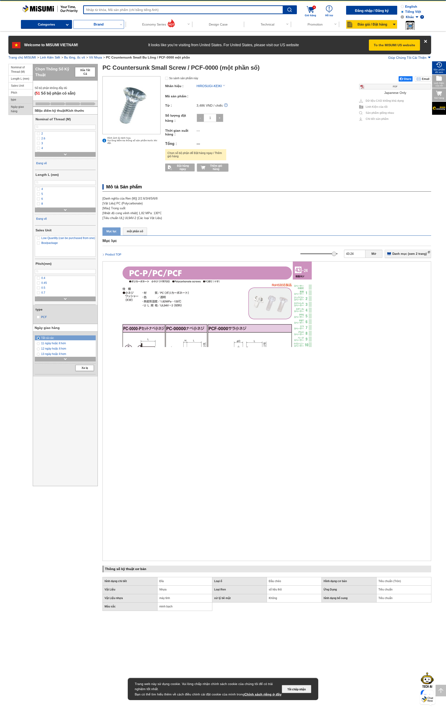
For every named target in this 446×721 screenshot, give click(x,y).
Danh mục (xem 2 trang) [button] (409, 254)
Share (407, 79)
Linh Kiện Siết (50, 57)
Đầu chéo (275, 581)
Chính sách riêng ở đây (263, 694)
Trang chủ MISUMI (22, 57)
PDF (395, 86)
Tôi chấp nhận (296, 689)
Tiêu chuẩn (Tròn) (389, 581)
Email (425, 79)
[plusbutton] (219, 118)
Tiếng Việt (413, 11)
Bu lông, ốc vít (74, 57)
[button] (410, 25)
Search (289, 10)
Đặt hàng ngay (183, 167)
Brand (99, 24)
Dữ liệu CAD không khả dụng (385, 100)
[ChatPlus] (427, 700)
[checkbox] (65, 133)
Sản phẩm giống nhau (378, 113)
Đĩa (161, 581)
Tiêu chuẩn (385, 589)
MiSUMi (27, 7)
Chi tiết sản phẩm (377, 119)
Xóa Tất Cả (85, 72)
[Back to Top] (441, 690)
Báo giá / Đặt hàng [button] (372, 24)
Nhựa (163, 589)
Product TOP (113, 254)
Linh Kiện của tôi (376, 106)
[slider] (334, 254)
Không (273, 598)
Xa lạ (85, 368)
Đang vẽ (41, 163)
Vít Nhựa (95, 57)
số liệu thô (275, 589)
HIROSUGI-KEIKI (209, 86)
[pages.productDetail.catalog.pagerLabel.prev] (107, 504)
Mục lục (111, 231)
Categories (46, 24)
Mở (373, 254)
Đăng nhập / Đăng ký (372, 11)
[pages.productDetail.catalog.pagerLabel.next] (426, 504)
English (411, 6)
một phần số (135, 231)
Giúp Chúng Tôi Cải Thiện (407, 57)
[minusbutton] (200, 118)
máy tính (164, 598)
